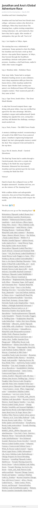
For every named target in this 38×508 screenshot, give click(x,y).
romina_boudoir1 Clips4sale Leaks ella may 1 (18, 376)
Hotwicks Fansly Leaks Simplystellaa (15, 303)
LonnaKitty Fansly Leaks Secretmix (14, 355)
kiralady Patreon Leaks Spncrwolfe (14, 269)
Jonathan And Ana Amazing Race (11, 12)
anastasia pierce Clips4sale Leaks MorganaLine (18, 386)
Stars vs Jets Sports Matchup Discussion (16, 261)
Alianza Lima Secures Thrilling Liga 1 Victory (18, 378)
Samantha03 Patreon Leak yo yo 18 (14, 308)
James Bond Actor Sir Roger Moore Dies (16, 412)
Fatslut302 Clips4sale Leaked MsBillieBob (17, 274)
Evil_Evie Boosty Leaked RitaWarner (21, 253)
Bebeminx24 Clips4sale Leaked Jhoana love (17, 214)
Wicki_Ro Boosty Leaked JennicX (14, 449)
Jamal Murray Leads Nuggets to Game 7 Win (18, 256)
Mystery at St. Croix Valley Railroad (16, 417)
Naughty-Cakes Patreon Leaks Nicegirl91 (16, 381)
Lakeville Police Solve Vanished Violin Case (17, 384)
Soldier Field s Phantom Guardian (14, 334)
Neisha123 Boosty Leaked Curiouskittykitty (17, 259)
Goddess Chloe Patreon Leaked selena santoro (18, 415)
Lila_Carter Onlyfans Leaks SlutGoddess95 (17, 454)
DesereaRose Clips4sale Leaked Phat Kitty (17, 248)
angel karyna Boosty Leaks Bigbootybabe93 (17, 410)
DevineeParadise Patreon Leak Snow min (16, 337)
